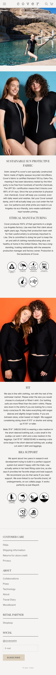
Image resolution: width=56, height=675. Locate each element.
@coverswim (10, 640)
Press (6, 583)
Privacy (7, 560)
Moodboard (9, 604)
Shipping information (14, 550)
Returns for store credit (15, 555)
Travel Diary (9, 599)
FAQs (5, 544)
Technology (9, 589)
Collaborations (11, 578)
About (6, 594)
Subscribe (14, 657)
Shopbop (8, 622)
